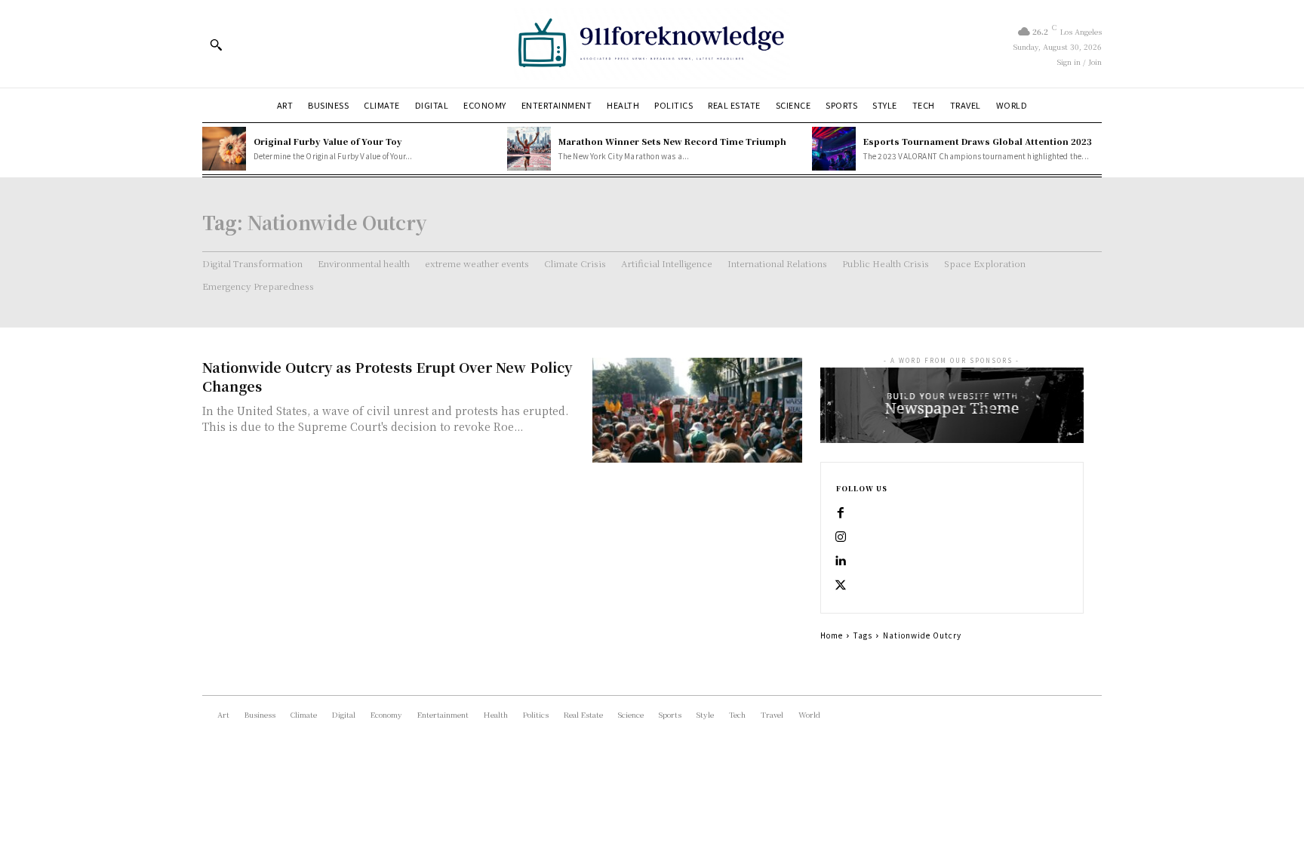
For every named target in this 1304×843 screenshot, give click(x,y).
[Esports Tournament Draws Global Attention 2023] (834, 149)
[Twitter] (841, 586)
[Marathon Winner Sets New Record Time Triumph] (529, 149)
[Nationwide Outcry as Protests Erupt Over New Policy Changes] (697, 410)
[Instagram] (841, 537)
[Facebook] (841, 513)
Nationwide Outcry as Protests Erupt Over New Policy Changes (387, 376)
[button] (215, 44)
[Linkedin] (841, 561)
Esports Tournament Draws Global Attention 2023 (977, 141)
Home (831, 635)
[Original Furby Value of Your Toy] (224, 149)
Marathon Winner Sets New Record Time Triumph (672, 141)
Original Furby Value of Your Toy (328, 141)
